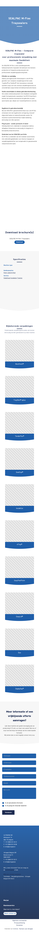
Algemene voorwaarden (19, 920)
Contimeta (15, 928)
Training (19, 278)
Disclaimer (19, 925)
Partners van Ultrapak (26, 929)
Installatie (14, 278)
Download (19, 242)
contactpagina (9, 870)
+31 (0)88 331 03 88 (11, 844)
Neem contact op (10, 913)
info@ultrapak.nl (10, 847)
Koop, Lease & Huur (10, 273)
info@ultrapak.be (10, 862)
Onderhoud (7, 278)
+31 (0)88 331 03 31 (11, 842)
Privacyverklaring (19, 923)
